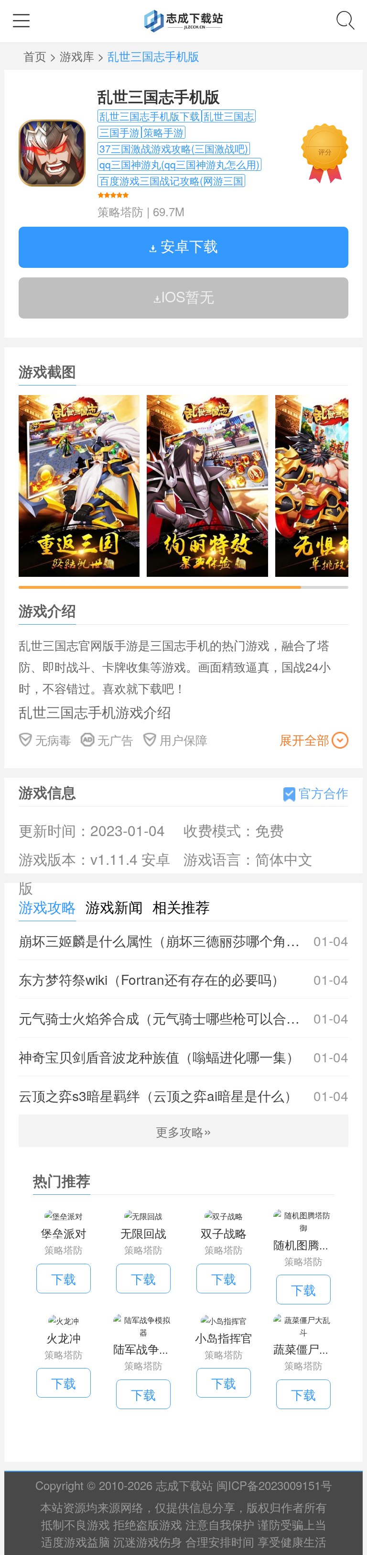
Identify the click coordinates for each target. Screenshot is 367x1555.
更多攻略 (184, 1131)
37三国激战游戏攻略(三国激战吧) (173, 148)
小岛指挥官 (223, 1337)
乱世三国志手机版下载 (149, 116)
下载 (63, 1278)
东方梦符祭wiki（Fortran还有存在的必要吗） (183, 979)
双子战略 (224, 1232)
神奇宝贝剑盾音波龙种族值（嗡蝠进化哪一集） (183, 1056)
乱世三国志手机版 (158, 96)
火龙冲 (63, 1337)
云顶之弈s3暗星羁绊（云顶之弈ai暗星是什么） (183, 1095)
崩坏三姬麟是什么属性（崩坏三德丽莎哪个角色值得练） (183, 940)
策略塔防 (120, 211)
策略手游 (163, 132)
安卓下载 (187, 245)
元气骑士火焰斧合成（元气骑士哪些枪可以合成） (183, 1017)
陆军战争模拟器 (153, 1348)
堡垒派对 (63, 1232)
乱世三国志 (229, 116)
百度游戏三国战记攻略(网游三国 (171, 180)
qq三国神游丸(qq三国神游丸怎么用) (179, 164)
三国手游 (119, 132)
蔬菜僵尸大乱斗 (313, 1348)
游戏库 (78, 55)
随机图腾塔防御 (313, 1244)
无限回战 (143, 1232)
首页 (36, 55)
